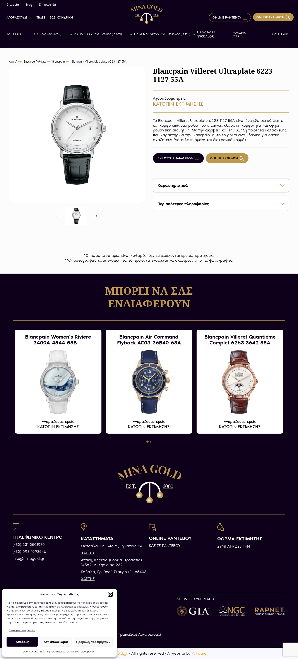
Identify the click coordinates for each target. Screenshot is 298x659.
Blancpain (58, 61)
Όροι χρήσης (30, 651)
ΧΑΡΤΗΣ (88, 553)
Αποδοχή (22, 642)
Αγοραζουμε (17, 17)
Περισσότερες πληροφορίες (183, 203)
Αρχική (13, 61)
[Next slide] (94, 216)
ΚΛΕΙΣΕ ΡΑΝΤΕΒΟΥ (164, 545)
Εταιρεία (13, 5)
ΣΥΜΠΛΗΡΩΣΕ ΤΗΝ (233, 546)
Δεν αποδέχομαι (56, 642)
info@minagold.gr (29, 558)
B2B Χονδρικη (61, 17)
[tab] (147, 442)
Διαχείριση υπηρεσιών (22, 630)
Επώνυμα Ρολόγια (35, 61)
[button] (110, 594)
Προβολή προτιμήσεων (93, 642)
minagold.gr (117, 653)
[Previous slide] (59, 216)
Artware (199, 653)
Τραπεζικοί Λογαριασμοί (139, 634)
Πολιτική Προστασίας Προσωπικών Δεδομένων (67, 651)
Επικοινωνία (47, 5)
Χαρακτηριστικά (173, 185)
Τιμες (40, 17)
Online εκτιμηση (224, 158)
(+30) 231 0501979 (29, 544)
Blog (29, 5)
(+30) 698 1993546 (29, 551)
